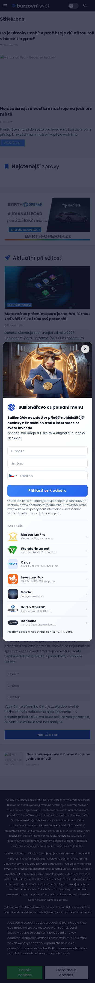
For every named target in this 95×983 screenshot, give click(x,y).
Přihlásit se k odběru (47, 490)
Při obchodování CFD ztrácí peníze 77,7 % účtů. (40, 632)
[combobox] (13, 475)
